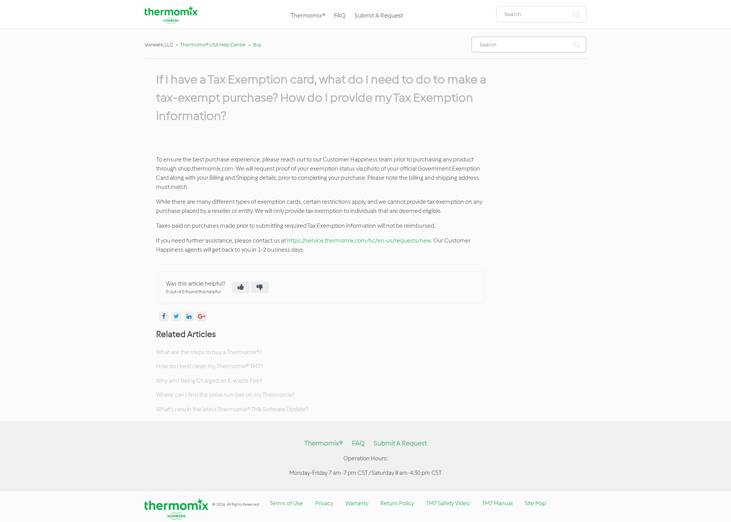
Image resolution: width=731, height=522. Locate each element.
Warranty (356, 503)
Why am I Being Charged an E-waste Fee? (209, 380)
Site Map (535, 503)
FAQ (340, 15)
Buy (257, 45)
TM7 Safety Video (448, 503)
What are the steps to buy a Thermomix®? (209, 352)
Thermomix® (307, 15)
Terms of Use (286, 503)
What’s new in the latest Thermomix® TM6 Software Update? (232, 409)
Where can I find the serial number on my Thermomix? (225, 394)
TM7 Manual (497, 503)
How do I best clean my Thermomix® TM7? (209, 366)
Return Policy (397, 503)
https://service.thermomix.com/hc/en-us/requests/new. (359, 240)
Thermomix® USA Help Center (213, 45)
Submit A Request (378, 15)
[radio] (241, 287)
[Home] (171, 21)
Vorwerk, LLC (159, 45)
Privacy (324, 503)
